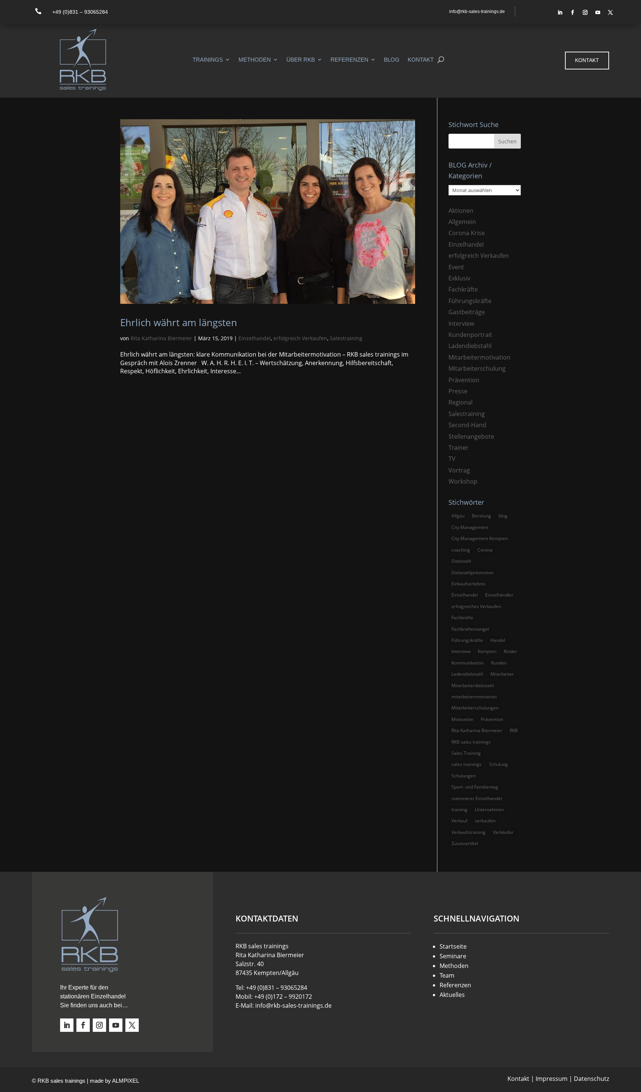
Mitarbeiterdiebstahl (472, 685)
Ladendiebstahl (470, 346)
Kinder (510, 651)
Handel (497, 640)
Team (447, 975)
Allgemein (462, 222)
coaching (460, 550)
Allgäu (457, 516)
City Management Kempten (479, 538)
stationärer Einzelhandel (476, 798)
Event (456, 267)
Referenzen (349, 59)
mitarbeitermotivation (474, 696)
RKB (514, 730)
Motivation (462, 719)
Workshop (462, 481)
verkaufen (485, 821)
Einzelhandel (255, 338)
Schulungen (463, 776)
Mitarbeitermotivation (479, 357)
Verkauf (459, 821)
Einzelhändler (499, 595)
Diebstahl (461, 561)
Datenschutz (591, 1079)
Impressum (552, 1079)
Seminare (453, 956)
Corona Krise (466, 233)
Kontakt (421, 59)
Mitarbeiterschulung (477, 368)
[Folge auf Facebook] (573, 12)
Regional (460, 402)
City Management (469, 527)
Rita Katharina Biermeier (161, 338)
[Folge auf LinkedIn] (560, 12)
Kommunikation (467, 663)
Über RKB (300, 59)
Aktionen (460, 211)
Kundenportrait (470, 335)
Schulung (498, 764)
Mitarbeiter (502, 674)
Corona (485, 550)
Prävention (463, 380)
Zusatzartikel (464, 843)
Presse (457, 391)
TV (452, 459)
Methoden (255, 59)
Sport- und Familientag (474, 787)
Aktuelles (452, 995)
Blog (392, 59)
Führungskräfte (470, 301)
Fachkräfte (463, 289)
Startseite (453, 946)
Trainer (458, 447)
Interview (461, 323)
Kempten (487, 651)
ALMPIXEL (125, 1081)
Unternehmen (489, 809)
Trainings (208, 59)
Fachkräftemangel (470, 629)
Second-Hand (467, 425)
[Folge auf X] (610, 12)
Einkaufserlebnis (468, 584)
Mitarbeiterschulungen (475, 708)
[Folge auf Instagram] (585, 12)
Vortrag (459, 470)
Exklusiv (459, 278)
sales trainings (466, 764)
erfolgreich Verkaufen (300, 338)
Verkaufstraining (468, 832)
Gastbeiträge (466, 312)
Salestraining (346, 338)
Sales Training (466, 753)
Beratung (481, 516)
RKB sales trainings (471, 742)
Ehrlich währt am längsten (178, 322)
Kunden (499, 663)
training (459, 809)
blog (503, 516)
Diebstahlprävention (472, 572)
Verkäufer (503, 832)
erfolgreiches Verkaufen (476, 606)
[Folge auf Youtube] (598, 12)
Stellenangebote (471, 436)
